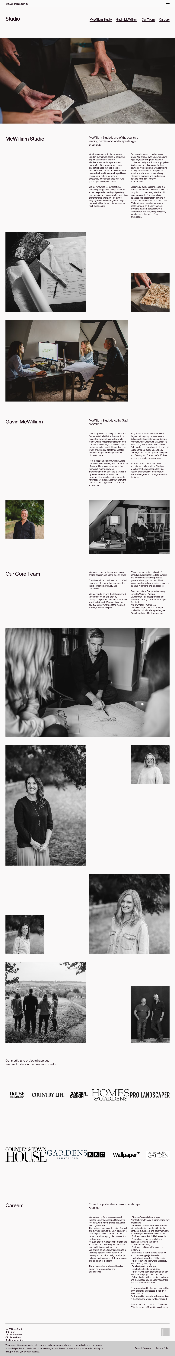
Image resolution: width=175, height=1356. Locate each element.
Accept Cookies (143, 1348)
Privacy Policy (163, 1348)
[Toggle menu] (167, 4)
